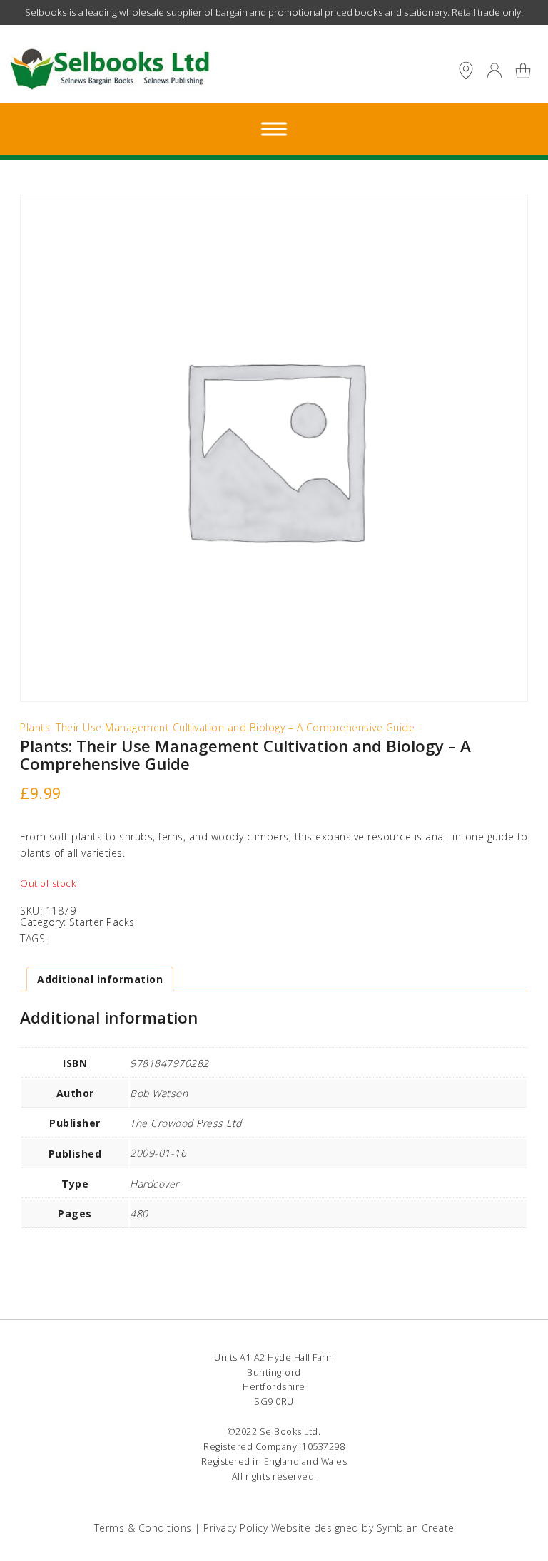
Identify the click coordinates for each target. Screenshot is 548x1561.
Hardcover (154, 1183)
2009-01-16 (158, 1153)
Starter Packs (102, 922)
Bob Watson (159, 1093)
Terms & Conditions (143, 1528)
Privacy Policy (235, 1528)
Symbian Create (416, 1528)
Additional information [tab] (100, 979)
